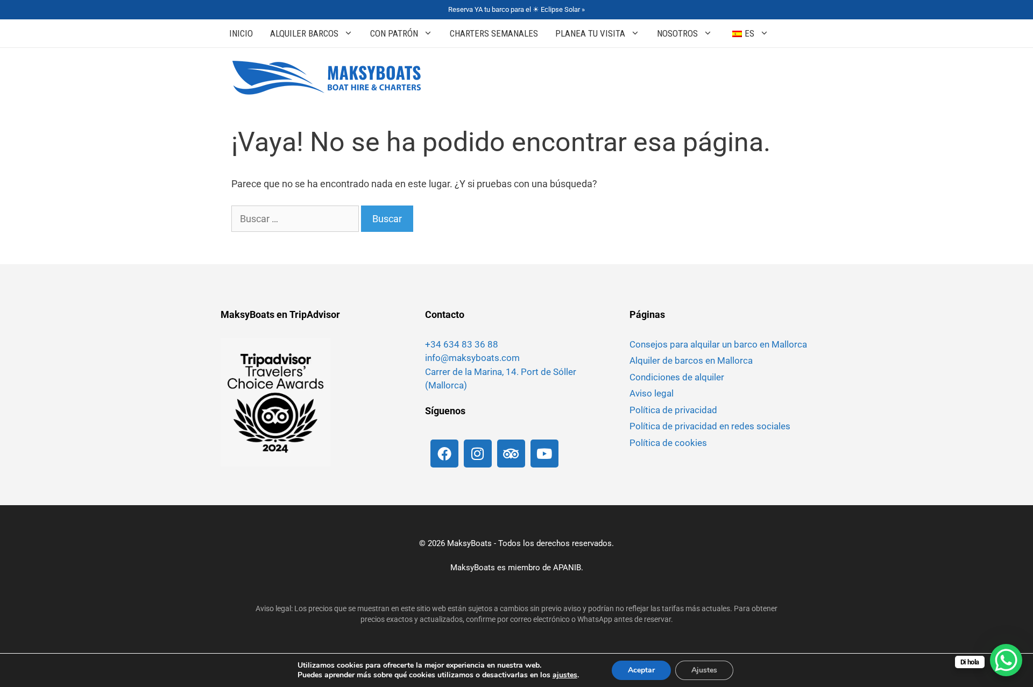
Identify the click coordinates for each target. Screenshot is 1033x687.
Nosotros (677, 33)
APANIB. (568, 567)
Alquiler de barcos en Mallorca (691, 360)
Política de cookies (668, 442)
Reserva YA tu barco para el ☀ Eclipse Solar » (516, 9)
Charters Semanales (494, 33)
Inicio (241, 33)
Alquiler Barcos (304, 33)
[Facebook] (444, 454)
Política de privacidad (673, 410)
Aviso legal (651, 393)
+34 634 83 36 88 (461, 344)
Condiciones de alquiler (676, 377)
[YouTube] (544, 454)
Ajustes (704, 670)
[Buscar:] (296, 218)
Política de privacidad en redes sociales (709, 426)
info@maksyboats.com (472, 357)
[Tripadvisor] (511, 454)
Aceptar (641, 670)
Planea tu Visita (590, 33)
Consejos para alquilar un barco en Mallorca (718, 344)
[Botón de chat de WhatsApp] (1006, 660)
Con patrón (394, 33)
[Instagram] (478, 454)
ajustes (565, 675)
